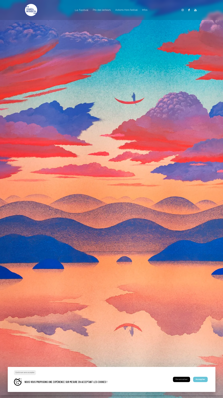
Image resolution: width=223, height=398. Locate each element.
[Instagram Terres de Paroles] (182, 10)
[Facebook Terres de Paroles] (189, 10)
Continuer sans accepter (24, 372)
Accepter (200, 379)
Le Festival (81, 10)
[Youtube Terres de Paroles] (195, 10)
